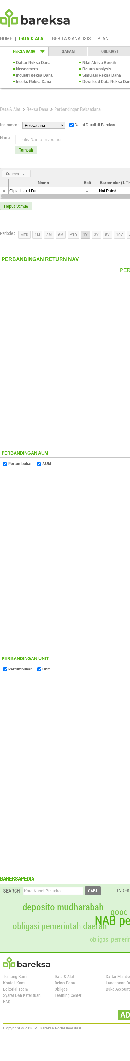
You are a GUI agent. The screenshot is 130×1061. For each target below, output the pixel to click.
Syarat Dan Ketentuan (22, 995)
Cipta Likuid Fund (24, 191)
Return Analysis (96, 69)
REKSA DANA (24, 51)
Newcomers (27, 69)
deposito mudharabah (63, 907)
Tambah (26, 150)
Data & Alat (10, 109)
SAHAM (68, 51)
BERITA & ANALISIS (71, 39)
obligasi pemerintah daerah (60, 926)
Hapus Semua (16, 206)
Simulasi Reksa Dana (101, 75)
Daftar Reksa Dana (33, 63)
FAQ (6, 1002)
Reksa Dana (37, 109)
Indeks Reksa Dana (33, 81)
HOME (6, 39)
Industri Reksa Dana (34, 75)
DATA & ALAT (32, 39)
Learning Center (68, 995)
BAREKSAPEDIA (17, 878)
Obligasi (61, 989)
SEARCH (11, 890)
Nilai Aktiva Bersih (99, 63)
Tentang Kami (15, 976)
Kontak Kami (14, 983)
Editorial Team (15, 989)
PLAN (103, 39)
